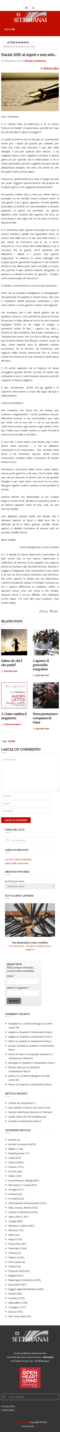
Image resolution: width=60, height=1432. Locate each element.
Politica (12, 1257)
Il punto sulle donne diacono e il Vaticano (30, 1112)
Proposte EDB (16, 1271)
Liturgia (12, 1221)
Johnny (12, 1075)
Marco (11, 1084)
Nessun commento (35, 60)
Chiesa (12, 1162)
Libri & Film (14, 1216)
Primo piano (15, 1262)
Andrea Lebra (51, 68)
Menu (8, 29)
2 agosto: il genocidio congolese (41, 665)
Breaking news (16, 1153)
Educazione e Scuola (19, 1185)
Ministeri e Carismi (18, 1225)
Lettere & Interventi (18, 42)
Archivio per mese (14, 881)
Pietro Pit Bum (16, 1054)
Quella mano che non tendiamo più (27, 1116)
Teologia (13, 1307)
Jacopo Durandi (16, 1045)
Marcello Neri (11, 671)
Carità (11, 1157)
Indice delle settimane (16, 863)
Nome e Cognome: (18, 987)
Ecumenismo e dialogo (20, 1180)
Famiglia (12, 1189)
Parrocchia (14, 1243)
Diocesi (12, 1171)
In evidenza (14, 1198)
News (11, 1234)
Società (12, 1298)
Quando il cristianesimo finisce (36, 1032)
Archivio (12, 1139)
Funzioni (12, 1194)
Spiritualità (14, 1302)
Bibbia (11, 1148)
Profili (11, 1266)
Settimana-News (12, 724)
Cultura (12, 1166)
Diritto (11, 1176)
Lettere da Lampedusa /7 (22, 1103)
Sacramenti (14, 1284)
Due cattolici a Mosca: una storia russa (29, 1107)
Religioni (12, 1275)
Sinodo (12, 1293)
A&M (36, 1426)
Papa (11, 1239)
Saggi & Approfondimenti (22, 1289)
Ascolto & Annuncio (19, 1144)
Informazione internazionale (23, 1203)
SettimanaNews (21, 1422)
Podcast (12, 1252)
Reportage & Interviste (20, 1280)
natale (11, 741)
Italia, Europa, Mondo (20, 1207)
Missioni (12, 1230)
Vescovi (12, 1311)
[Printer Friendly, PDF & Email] (48, 613)
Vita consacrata (16, 1316)
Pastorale (13, 1248)
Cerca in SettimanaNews (18, 859)
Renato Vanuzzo (17, 1067)
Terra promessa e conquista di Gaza (45, 718)
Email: (11, 976)
